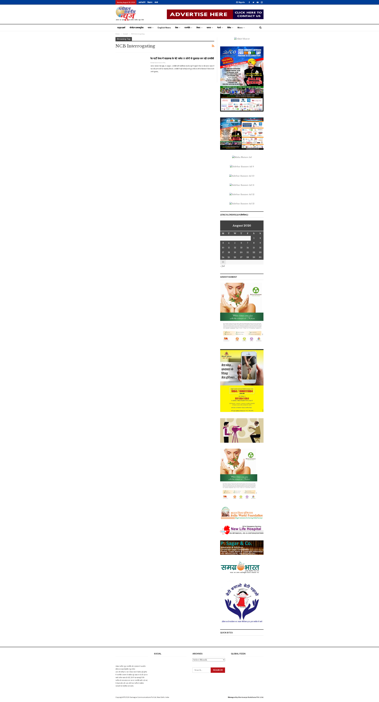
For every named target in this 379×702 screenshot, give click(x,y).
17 (223, 252)
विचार (198, 27)
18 (229, 252)
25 (229, 257)
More (240, 27)
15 (254, 247)
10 (223, 247)
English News (164, 27)
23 (260, 252)
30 (260, 257)
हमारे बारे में (142, 2)
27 (241, 257)
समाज (209, 27)
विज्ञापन (149, 2)
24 (223, 257)
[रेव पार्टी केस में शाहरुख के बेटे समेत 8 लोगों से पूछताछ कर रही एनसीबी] (131, 67)
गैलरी (219, 27)
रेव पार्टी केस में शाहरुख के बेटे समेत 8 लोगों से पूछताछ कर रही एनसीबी (182, 58)
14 (248, 247)
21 (248, 252)
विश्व (176, 27)
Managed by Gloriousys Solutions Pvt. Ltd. (246, 697)
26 (235, 257)
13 (241, 247)
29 (254, 257)
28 (247, 257)
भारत (149, 27)
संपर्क (156, 2)
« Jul (222, 266)
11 (229, 247)
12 (235, 247)
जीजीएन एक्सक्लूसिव (136, 27)
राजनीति (187, 27)
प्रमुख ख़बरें (121, 27)
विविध (229, 27)
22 (254, 252)
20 (241, 252)
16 (260, 247)
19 (235, 252)
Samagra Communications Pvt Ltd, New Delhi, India (149, 697)
